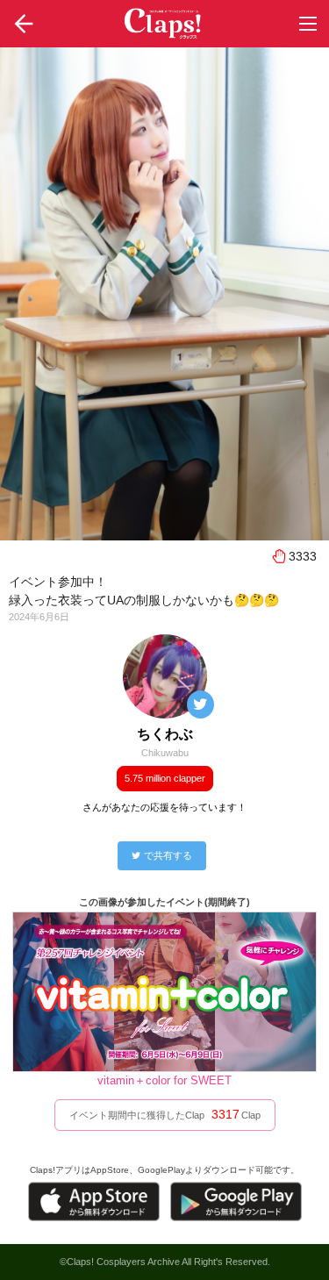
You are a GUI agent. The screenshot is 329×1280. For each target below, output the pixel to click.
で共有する (168, 855)
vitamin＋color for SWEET (164, 1080)
